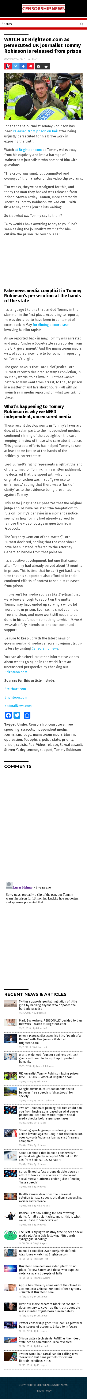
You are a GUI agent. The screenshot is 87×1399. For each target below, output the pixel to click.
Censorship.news (45, 648)
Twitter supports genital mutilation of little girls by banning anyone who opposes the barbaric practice (48, 1005)
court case (56, 724)
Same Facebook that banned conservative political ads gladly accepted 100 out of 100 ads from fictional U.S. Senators (48, 1156)
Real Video (37, 745)
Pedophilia (32, 740)
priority (67, 740)
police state (51, 740)
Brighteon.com (15, 672)
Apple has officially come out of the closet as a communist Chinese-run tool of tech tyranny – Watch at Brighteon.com (50, 1289)
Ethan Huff (30, 59)
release (52, 745)
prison (9, 745)
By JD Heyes (40, 1013)
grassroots (25, 729)
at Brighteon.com (28, 150)
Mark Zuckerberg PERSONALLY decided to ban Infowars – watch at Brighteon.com (50, 1022)
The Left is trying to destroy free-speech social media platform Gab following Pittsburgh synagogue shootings (51, 1235)
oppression (13, 740)
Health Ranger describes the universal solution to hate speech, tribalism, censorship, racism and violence (50, 1198)
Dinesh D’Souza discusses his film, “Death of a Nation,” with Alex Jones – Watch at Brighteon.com (50, 1039)
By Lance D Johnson (43, 1066)
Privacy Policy (43, 1390)
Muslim (69, 735)
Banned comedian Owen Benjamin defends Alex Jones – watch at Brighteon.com (47, 1252)
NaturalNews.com (18, 706)
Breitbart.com (15, 689)
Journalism (12, 735)
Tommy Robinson (67, 750)
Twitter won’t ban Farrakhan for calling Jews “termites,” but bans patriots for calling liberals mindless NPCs (48, 1357)
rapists (21, 745)
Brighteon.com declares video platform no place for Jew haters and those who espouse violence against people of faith (49, 1270)
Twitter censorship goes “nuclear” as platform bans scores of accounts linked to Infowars (50, 1324)
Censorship (38, 724)
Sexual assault (71, 745)
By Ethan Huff (40, 1028)
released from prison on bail (35, 131)
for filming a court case (51, 325)
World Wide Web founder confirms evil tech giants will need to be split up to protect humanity (48, 1058)
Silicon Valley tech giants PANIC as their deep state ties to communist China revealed (49, 1340)
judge (27, 735)
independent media (51, 729)
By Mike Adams (42, 1205)
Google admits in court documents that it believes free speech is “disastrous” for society (46, 1092)
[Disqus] (43, 825)
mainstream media (48, 735)
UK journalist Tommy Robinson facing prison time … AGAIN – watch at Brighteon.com (49, 1075)
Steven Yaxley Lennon (21, 750)
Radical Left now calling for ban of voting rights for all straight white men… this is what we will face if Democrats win (49, 1216)
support (46, 750)
